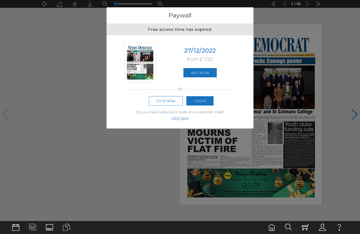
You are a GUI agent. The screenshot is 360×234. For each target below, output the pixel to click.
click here (180, 118)
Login (200, 101)
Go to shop (165, 101)
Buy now (200, 72)
